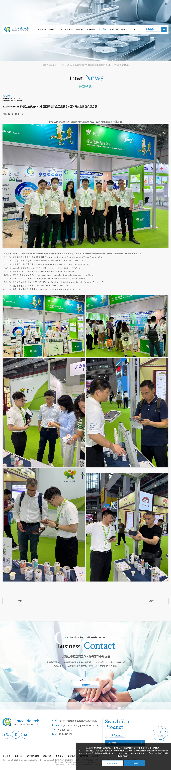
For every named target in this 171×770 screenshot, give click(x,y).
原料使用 (80, 29)
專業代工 (53, 29)
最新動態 (103, 29)
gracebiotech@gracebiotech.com (75, 725)
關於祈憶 (41, 29)
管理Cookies (112, 763)
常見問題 (114, 29)
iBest (51, 760)
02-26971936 (62, 729)
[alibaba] (7, 735)
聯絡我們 (125, 29)
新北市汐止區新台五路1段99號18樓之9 (74, 720)
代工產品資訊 (66, 29)
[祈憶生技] (16, 29)
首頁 (44, 65)
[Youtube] (25, 735)
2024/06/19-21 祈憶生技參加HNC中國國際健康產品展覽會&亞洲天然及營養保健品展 (94, 65)
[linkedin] (16, 735)
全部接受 (134, 763)
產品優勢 (91, 29)
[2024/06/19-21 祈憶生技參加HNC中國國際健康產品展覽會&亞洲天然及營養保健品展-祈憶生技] (9, 114)
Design (43, 760)
